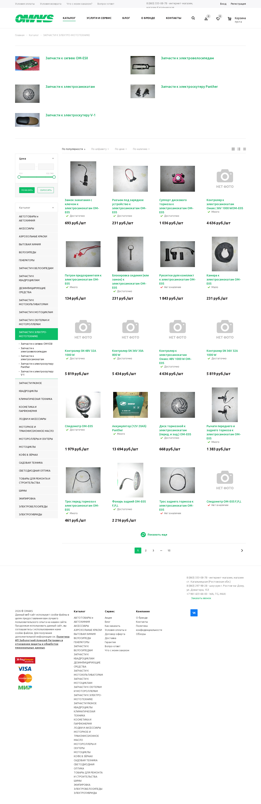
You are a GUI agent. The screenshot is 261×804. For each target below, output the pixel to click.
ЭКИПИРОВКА (82, 784)
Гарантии (110, 642)
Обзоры (141, 634)
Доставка (110, 638)
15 (169, 550)
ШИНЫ (78, 780)
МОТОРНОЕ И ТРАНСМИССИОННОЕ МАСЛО (86, 735)
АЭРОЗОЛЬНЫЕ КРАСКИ (88, 630)
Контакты (142, 621)
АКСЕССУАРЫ (81, 626)
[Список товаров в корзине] (237, 21)
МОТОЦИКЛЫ (82, 752)
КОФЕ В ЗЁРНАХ (83, 756)
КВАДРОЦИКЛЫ (83, 707)
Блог (107, 621)
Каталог (79, 611)
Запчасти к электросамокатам (32, 358)
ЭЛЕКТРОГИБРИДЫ (85, 793)
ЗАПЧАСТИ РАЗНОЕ (85, 703)
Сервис (110, 611)
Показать (27, 190)
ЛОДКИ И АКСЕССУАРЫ (87, 727)
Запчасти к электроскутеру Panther (37, 365)
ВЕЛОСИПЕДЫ (82, 638)
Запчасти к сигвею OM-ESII (36, 343)
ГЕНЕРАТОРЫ (81, 642)
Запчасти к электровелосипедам (34, 350)
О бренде (142, 617)
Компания (143, 611)
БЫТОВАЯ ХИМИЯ (85, 634)
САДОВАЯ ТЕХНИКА (85, 760)
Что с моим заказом (117, 650)
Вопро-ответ (113, 646)
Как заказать (112, 626)
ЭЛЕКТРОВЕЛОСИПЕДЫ (88, 789)
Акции (108, 617)
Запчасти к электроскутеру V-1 (37, 373)
